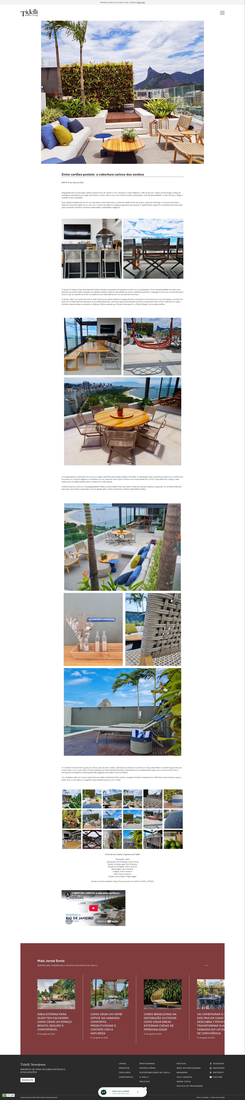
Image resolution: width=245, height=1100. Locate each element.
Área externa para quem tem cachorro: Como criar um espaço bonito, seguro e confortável (54, 1022)
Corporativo (126, 1077)
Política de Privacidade (190, 1086)
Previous (198, 965)
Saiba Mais (141, 2)
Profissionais (147, 1064)
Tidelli (38, 1097)
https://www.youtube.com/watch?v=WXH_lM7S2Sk (133, 881)
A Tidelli (144, 1077)
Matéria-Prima (147, 1068)
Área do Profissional (189, 1068)
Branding (182, 1072)
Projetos (144, 1082)
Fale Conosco (184, 1077)
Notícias (181, 1064)
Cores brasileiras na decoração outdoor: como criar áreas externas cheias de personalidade (160, 1022)
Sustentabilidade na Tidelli (154, 1072)
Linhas (122, 1064)
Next (206, 965)
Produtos (124, 1068)
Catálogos (125, 1072)
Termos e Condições (203, 1097)
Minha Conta (184, 1082)
